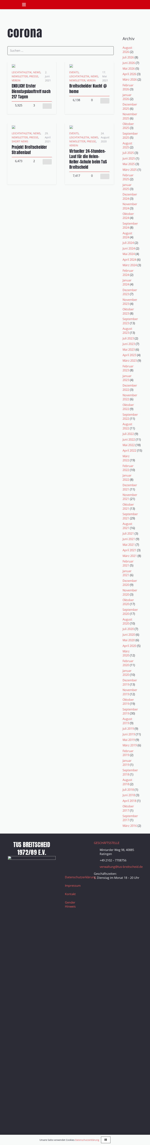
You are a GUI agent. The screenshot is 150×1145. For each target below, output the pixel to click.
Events (74, 72)
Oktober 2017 (128, 808)
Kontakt (70, 894)
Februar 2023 (128, 368)
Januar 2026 (127, 97)
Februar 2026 (128, 87)
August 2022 (127, 426)
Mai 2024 (129, 254)
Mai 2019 (129, 740)
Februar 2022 (128, 468)
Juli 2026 (128, 57)
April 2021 (129, 550)
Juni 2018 (129, 795)
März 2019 (130, 745)
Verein (16, 80)
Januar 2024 (127, 282)
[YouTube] (69, 854)
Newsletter (20, 76)
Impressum (73, 886)
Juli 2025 (128, 153)
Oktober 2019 (128, 702)
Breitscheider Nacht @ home (88, 88)
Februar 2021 (128, 563)
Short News (20, 141)
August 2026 (127, 50)
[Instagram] (78, 845)
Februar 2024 (128, 273)
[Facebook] (69, 845)
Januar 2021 (127, 573)
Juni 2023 (129, 344)
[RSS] (69, 863)
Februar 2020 (128, 663)
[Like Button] (47, 106)
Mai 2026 (129, 69)
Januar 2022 (127, 477)
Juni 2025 (129, 158)
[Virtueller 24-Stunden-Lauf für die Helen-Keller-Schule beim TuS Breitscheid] (71, 127)
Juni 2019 (129, 734)
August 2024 (127, 235)
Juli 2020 (128, 629)
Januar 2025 (127, 187)
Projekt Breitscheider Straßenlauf (29, 149)
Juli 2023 (128, 338)
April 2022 (129, 450)
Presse (33, 76)
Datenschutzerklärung (80, 877)
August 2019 (127, 721)
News (36, 72)
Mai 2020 (129, 640)
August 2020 (127, 621)
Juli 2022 (128, 434)
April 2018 (129, 801)
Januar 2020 (127, 673)
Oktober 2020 (128, 602)
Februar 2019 (128, 753)
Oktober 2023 (128, 311)
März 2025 (130, 170)
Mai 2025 (129, 164)
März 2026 (130, 79)
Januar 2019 (127, 763)
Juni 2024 (129, 248)
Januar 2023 (127, 378)
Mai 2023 (129, 350)
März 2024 (130, 265)
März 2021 (130, 556)
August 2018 (127, 782)
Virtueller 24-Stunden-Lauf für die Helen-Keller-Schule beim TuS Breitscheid (88, 159)
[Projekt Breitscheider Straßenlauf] (13, 127)
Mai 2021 (129, 545)
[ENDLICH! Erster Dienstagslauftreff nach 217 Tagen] (13, 66)
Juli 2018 (128, 790)
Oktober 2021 (128, 507)
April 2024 (129, 260)
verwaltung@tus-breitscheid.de (121, 867)
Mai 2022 (129, 445)
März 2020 (126, 653)
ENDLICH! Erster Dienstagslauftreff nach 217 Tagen (31, 91)
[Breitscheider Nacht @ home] (71, 66)
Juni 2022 (129, 439)
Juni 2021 (129, 539)
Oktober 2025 (128, 126)
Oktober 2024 (128, 216)
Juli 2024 (128, 243)
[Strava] (78, 854)
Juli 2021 (128, 533)
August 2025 (127, 145)
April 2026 (129, 74)
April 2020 (129, 646)
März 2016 (130, 826)
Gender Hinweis (70, 904)
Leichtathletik (22, 72)
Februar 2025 (128, 177)
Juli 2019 (128, 729)
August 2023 (127, 331)
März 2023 (130, 361)
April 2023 (129, 355)
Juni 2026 (129, 63)
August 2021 (127, 526)
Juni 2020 (129, 635)
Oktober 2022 (128, 407)
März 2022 (126, 458)
